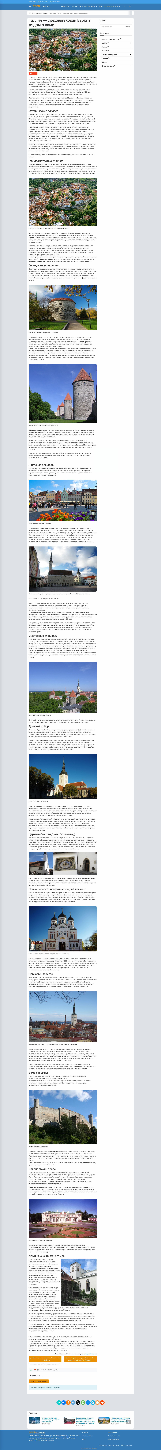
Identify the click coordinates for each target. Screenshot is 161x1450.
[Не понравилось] (35, 1370)
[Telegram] (73, 1402)
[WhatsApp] (83, 1402)
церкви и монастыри (51, 1365)
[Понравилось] (31, 1370)
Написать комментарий (39, 1381)
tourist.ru (41, 6)
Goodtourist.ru (85, 1448)
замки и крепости (36, 1365)
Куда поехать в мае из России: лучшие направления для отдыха (120, 1419)
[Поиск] (125, 6)
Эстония (34, 74)
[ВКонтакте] (63, 1402)
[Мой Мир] (88, 1402)
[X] (78, 1402)
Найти (128, 27)
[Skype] (92, 1402)
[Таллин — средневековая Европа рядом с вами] (63, 50)
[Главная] (29, 13)
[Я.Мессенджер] (58, 1402)
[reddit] (102, 1402)
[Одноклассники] (68, 1402)
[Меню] (29, 6)
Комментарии (35, 1375)
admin (57, 1370)
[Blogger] (97, 1402)
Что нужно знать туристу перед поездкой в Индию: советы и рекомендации (85, 1419)
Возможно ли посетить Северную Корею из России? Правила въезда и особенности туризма (51, 1420)
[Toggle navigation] (130, 6)
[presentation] (32, 1422)
